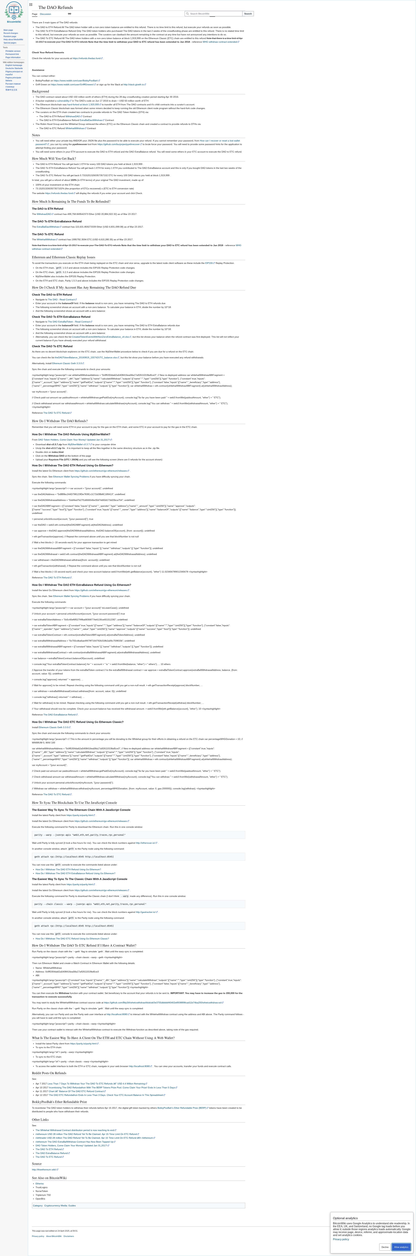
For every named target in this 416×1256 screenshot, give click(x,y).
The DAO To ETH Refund (56, 577)
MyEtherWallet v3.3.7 (79, 444)
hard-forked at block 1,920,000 (83, 104)
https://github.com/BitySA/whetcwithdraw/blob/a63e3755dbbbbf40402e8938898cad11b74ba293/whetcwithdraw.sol (162, 1002)
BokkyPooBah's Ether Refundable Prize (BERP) (181, 1108)
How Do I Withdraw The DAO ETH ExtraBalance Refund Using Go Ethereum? (75, 873)
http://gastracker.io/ (146, 912)
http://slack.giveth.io (134, 84)
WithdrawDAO (72, 116)
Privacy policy (38, 1236)
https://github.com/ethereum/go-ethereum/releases (101, 470)
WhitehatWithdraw (74, 128)
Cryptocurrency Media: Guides (60, 1205)
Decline (385, 1247)
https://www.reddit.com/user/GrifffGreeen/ (72, 84)
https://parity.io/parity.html (80, 815)
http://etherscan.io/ (145, 843)
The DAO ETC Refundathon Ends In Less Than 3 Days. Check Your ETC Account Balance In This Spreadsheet (106, 1095)
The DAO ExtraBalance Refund (59, 714)
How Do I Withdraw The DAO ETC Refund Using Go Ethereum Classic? (72, 938)
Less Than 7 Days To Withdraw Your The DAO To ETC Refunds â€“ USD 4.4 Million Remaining (96, 1083)
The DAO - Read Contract (61, 299)
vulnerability (63, 100)
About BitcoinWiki (54, 1236)
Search (248, 13)
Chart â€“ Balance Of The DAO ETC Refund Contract (76, 1091)
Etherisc (40, 1183)
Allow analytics (401, 1247)
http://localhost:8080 (117, 1014)
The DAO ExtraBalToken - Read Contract (69, 321)
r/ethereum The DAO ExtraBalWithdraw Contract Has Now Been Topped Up (74, 1141)
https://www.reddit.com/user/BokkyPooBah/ (76, 80)
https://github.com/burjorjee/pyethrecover (119, 144)
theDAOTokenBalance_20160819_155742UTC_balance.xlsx (86, 357)
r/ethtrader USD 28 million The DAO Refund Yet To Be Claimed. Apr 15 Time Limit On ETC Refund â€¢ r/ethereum (94, 1138)
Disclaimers (69, 1236)
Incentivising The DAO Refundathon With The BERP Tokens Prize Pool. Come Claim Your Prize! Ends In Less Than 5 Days (112, 1087)
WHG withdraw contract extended (220, 42)
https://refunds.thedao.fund (86, 58)
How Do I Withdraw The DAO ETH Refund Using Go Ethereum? (68, 869)
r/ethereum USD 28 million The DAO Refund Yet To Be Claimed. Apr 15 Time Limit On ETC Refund (86, 1134)
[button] (69, 13)
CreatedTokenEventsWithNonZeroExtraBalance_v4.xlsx (100, 336)
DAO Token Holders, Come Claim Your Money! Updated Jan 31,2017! (74, 439)
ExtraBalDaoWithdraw (91, 120)
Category (37, 1205)
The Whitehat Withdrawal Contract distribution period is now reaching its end (75, 1130)
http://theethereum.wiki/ (44, 1169)
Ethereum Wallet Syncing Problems (71, 476)
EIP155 (209, 263)
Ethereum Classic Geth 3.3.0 (67, 363)
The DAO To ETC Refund (56, 413)
